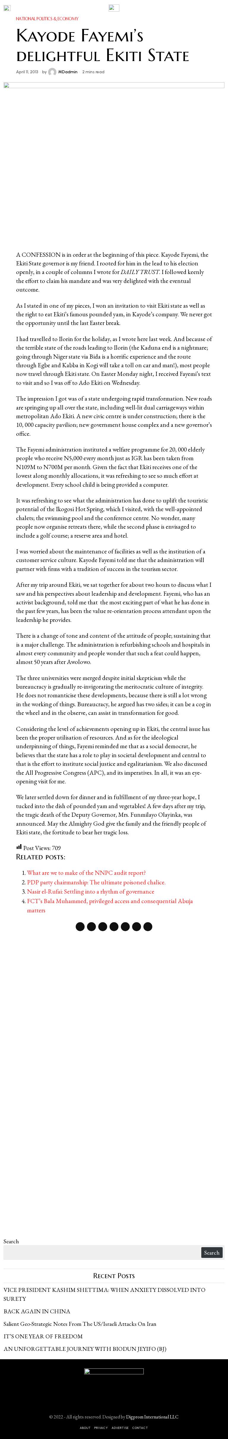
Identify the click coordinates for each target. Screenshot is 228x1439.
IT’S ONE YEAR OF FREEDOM (43, 1336)
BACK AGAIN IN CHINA (37, 1311)
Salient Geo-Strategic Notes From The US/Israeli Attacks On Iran (80, 1324)
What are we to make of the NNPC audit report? (86, 873)
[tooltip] (80, 926)
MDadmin (67, 71)
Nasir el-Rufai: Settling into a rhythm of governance (90, 891)
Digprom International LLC (152, 1417)
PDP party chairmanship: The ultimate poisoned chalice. (96, 882)
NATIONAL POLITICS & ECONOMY (47, 18)
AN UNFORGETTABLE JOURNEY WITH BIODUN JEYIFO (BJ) (85, 1349)
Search (11, 1241)
